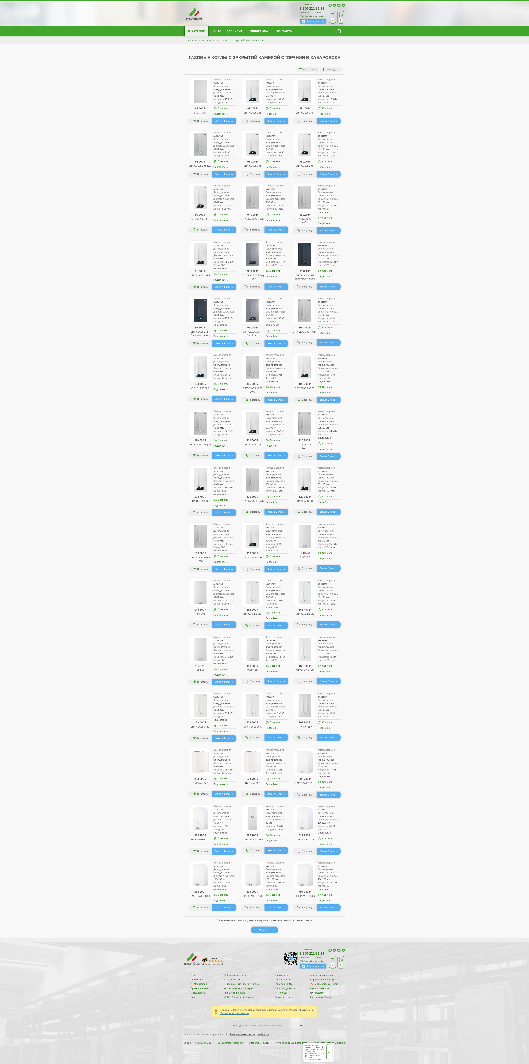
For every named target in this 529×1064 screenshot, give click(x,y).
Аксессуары (284, 997)
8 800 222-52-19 (312, 8)
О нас (217, 31)
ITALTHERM (199, 1043)
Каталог (198, 31)
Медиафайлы (201, 984)
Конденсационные (235, 993)
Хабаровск (307, 5)
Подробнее (219, 114)
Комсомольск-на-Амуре (242, 1034)
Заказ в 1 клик (222, 121)
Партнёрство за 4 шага (326, 984)
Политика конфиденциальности (291, 1043)
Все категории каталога (230, 1043)
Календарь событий (320, 997)
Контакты (284, 31)
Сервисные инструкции (322, 979)
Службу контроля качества (234, 1013)
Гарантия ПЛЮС (284, 984)
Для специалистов (323, 975)
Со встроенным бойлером (239, 988)
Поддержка (259, 31)
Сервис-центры (283, 979)
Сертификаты (198, 979)
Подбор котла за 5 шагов (240, 997)
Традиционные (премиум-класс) (242, 984)
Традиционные (233, 979)
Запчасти (283, 993)
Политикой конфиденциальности (313, 1058)
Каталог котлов (235, 975)
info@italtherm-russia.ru (314, 16)
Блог (193, 997)
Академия (319, 993)
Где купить (236, 31)
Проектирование (200, 988)
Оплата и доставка (285, 988)
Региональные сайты (258, 1043)
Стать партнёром (319, 988)
